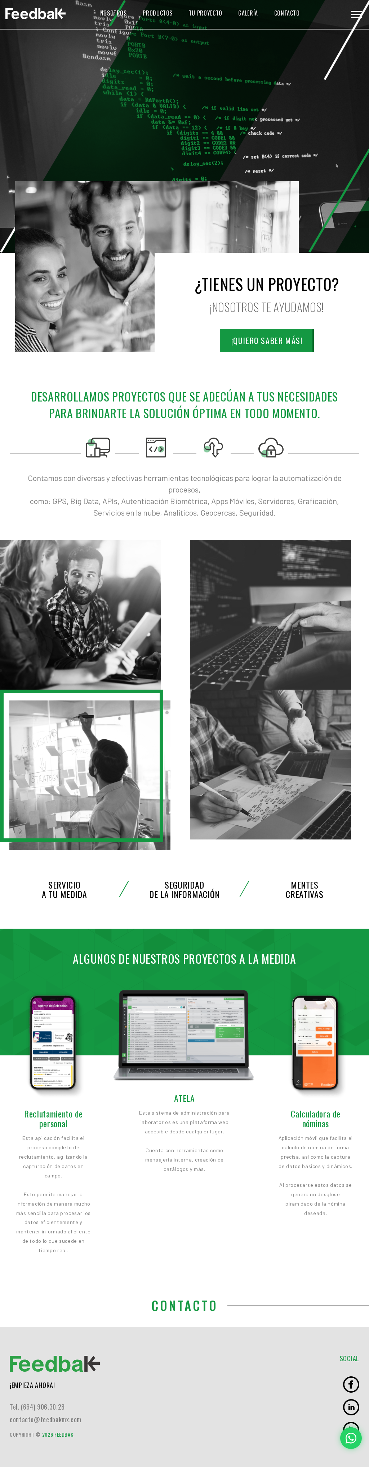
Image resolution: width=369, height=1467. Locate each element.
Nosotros (113, 13)
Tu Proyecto (205, 13)
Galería (248, 13)
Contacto (287, 13)
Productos (158, 13)
